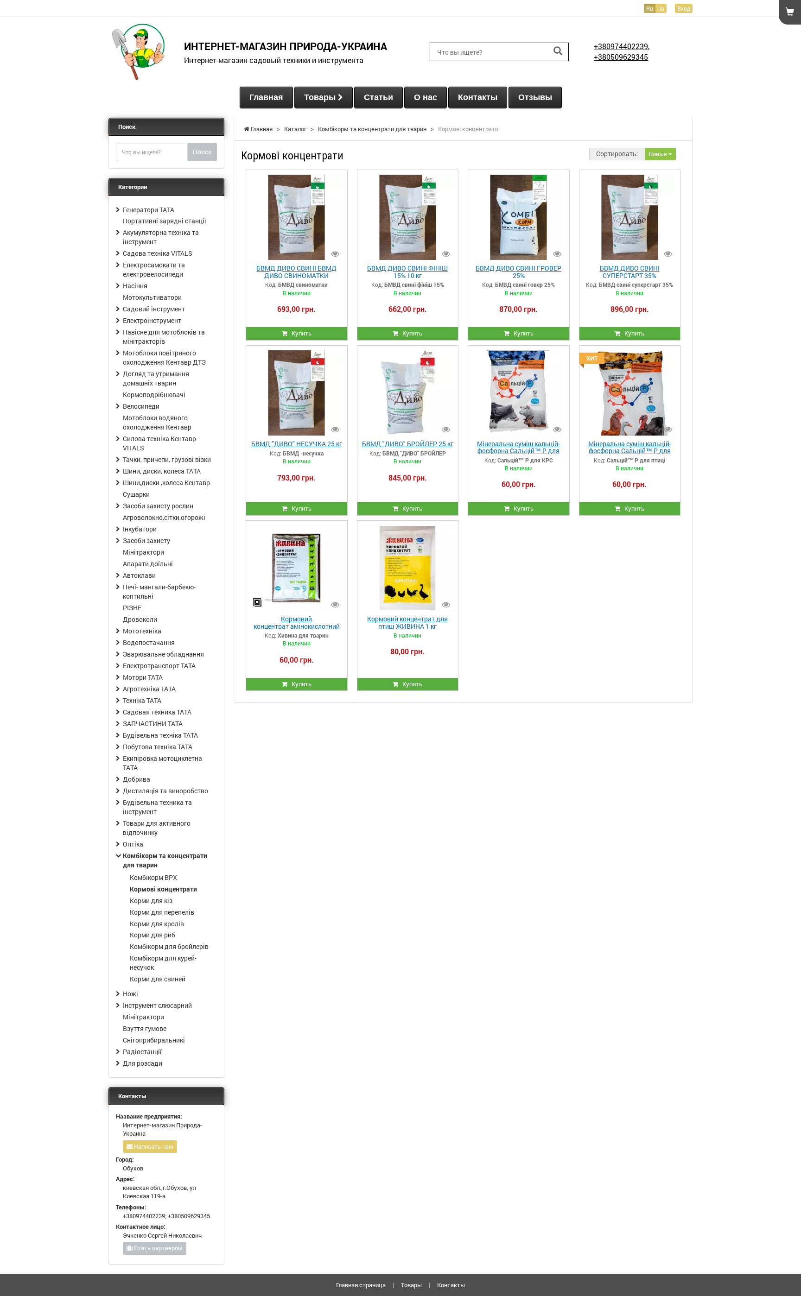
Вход (683, 8)
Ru (649, 8)
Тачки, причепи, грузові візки (167, 459)
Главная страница (361, 1285)
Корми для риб (152, 934)
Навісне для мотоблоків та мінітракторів (164, 337)
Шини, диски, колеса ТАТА (162, 471)
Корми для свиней (157, 978)
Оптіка (133, 844)
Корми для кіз (151, 900)
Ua (660, 8)
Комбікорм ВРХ (153, 877)
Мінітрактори (143, 552)
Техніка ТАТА (142, 700)
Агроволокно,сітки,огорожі (164, 517)
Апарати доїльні (148, 563)
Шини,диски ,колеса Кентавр (166, 482)
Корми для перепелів (162, 912)
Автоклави (139, 575)
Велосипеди (141, 406)
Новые (658, 154)
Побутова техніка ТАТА (157, 746)
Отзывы (535, 97)
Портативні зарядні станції (164, 220)
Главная (266, 97)
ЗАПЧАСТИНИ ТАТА (153, 723)
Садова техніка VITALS (157, 253)
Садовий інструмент (154, 308)
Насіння (135, 285)
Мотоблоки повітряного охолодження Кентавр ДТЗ (164, 357)
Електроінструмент (152, 320)
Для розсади (142, 1063)
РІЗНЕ (132, 607)
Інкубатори (140, 529)
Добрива (136, 779)
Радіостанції (142, 1051)
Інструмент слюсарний (157, 1005)
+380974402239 (621, 46)
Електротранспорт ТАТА (159, 665)
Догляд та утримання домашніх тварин (156, 378)
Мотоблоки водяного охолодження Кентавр (157, 422)
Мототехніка (142, 630)
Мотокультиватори (152, 297)
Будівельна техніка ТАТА (160, 735)
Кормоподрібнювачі (154, 394)
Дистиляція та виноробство (165, 790)
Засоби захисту (146, 540)
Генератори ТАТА (148, 209)
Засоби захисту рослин (158, 505)
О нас (425, 97)
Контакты (477, 97)
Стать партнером (158, 1248)
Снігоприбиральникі (154, 1040)
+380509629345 (621, 57)
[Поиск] (557, 51)
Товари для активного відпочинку (157, 828)
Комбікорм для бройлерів (169, 946)
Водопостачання (149, 642)
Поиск (202, 151)
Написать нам (153, 1146)
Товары (321, 97)
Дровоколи (140, 619)
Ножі (130, 993)
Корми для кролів (157, 923)
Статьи (378, 97)
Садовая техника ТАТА (157, 712)
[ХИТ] (629, 392)
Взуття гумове (144, 1028)
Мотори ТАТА (143, 677)
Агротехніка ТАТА (149, 688)
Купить (299, 333)
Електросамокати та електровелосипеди (154, 269)
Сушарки (136, 494)
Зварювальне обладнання (163, 654)
